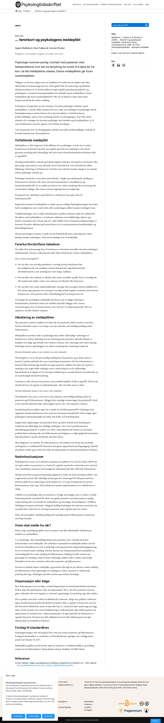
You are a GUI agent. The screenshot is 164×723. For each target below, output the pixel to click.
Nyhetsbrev (88, 701)
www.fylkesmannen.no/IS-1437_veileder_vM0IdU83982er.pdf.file (46, 665)
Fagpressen (123, 709)
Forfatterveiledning (111, 4)
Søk (147, 4)
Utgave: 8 (42, 53)
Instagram (88, 710)
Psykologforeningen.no (58, 701)
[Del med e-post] (124, 65)
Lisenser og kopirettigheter (60, 707)
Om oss (127, 4)
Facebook (88, 704)
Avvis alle (48, 716)
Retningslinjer (90, 4)
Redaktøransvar (146, 709)
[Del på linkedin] (118, 65)
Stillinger (138, 4)
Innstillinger (18, 716)
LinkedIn (87, 707)
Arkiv (18, 25)
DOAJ (115, 685)
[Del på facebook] (113, 65)
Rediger (155, 721)
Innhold (77, 4)
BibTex (141, 53)
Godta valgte (34, 716)
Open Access (124, 701)
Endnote (134, 53)
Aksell (74, 720)
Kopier (114, 53)
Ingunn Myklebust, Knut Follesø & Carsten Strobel (40, 48)
